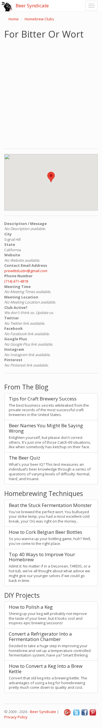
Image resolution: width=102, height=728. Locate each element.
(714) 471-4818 (16, 281)
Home (13, 18)
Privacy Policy (15, 717)
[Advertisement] (51, 93)
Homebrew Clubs (39, 18)
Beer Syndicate (32, 5)
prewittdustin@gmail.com (25, 270)
